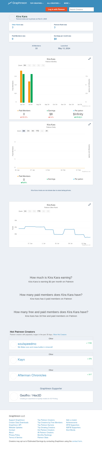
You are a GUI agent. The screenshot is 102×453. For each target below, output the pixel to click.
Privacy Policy (14, 435)
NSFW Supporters (73, 427)
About (11, 432)
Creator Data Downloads (18, 422)
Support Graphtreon (17, 420)
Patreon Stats (43, 437)
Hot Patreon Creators (46, 430)
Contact (12, 430)
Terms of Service (15, 437)
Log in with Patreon (56, 9)
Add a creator (71, 420)
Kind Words (70, 430)
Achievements (71, 422)
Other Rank (16, 24)
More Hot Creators (60, 335)
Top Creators (36, 3)
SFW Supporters (72, 425)
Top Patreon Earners (46, 425)
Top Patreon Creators (46, 420)
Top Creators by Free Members (50, 422)
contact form (77, 441)
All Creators (53, 3)
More (66, 3)
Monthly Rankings (45, 435)
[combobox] (81, 9)
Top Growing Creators (46, 427)
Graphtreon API (15, 425)
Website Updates (15, 427)
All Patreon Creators (45, 432)
